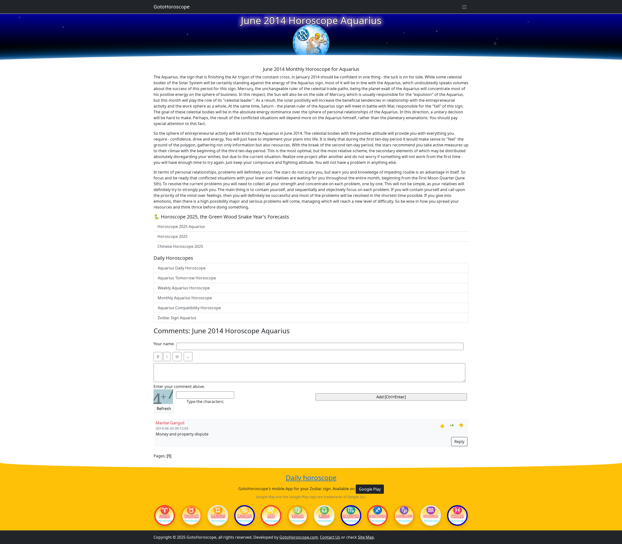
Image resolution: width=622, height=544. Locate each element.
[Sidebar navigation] (464, 7)
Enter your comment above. (179, 386)
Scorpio (350, 516)
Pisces (457, 516)
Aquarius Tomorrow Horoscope (187, 278)
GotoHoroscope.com (298, 537)
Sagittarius (377, 516)
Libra (324, 516)
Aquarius (430, 516)
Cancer (244, 516)
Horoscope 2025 (172, 236)
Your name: (164, 343)
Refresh (164, 408)
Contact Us (330, 537)
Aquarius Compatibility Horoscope (189, 307)
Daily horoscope (311, 478)
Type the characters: (205, 401)
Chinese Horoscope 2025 (180, 246)
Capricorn (404, 516)
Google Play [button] (370, 489)
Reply (459, 441)
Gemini (218, 516)
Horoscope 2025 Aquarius (181, 226)
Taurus (191, 516)
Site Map (366, 537)
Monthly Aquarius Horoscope (185, 298)
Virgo (298, 516)
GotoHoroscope (172, 6)
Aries (164, 516)
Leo (271, 516)
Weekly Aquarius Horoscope (184, 288)
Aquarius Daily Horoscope (182, 268)
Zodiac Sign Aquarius (177, 317)
